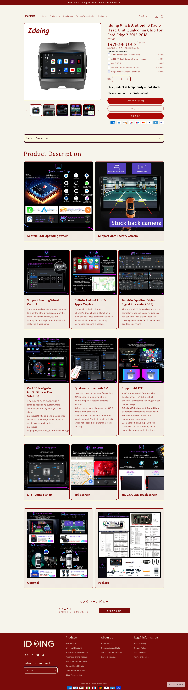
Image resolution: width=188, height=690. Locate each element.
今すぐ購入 (135, 116)
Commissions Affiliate (110, 648)
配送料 (109, 48)
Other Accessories (74, 675)
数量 (109, 79)
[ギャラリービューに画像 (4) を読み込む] (75, 110)
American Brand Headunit (77, 652)
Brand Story (106, 643)
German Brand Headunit (76, 662)
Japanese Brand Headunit (77, 657)
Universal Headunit (74, 648)
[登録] (54, 670)
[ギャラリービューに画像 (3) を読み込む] (62, 110)
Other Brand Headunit (75, 670)
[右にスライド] (98, 110)
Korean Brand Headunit (76, 666)
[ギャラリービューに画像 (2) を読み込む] (49, 110)
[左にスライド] (26, 110)
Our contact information (111, 652)
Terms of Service (141, 657)
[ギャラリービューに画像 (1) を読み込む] (36, 110)
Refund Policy (140, 648)
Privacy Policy (140, 643)
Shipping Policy (140, 652)
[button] (54, 16)
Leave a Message (109, 657)
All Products (71, 643)
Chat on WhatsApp (136, 101)
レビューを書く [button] (114, 610)
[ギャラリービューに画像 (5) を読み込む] (89, 110)
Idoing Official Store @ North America (94, 683)
